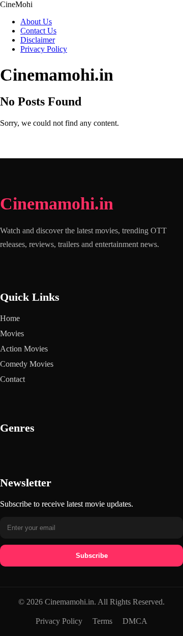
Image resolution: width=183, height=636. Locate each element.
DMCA (135, 621)
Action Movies (24, 348)
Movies (12, 333)
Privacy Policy (43, 49)
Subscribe (92, 555)
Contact (12, 379)
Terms (102, 621)
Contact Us (38, 30)
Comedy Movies (26, 364)
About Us (36, 21)
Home (10, 318)
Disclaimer (37, 40)
